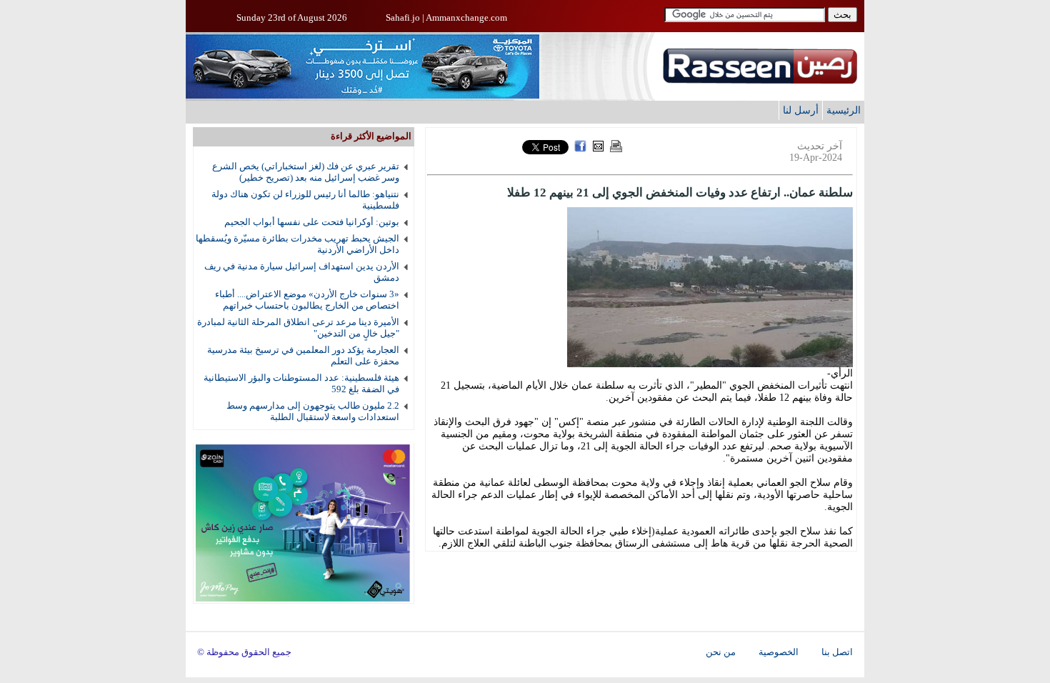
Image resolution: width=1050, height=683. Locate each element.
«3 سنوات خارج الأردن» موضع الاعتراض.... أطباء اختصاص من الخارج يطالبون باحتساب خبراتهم (307, 300)
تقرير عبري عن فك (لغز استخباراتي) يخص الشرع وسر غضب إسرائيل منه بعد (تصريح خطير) (305, 172)
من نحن (721, 652)
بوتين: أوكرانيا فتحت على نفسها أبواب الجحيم (311, 221)
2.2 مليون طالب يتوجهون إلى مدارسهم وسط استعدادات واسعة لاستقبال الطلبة (312, 411)
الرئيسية (843, 110)
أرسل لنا (801, 110)
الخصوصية (779, 652)
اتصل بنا (837, 652)
